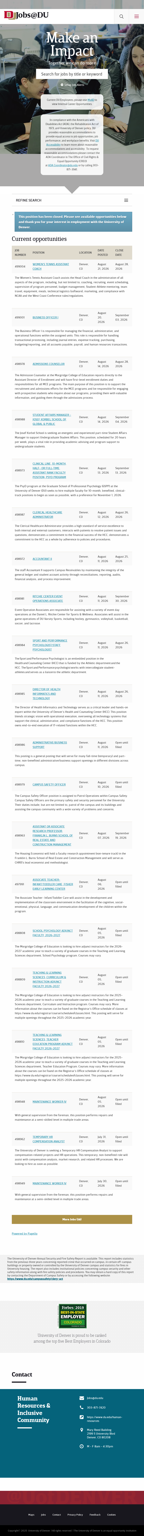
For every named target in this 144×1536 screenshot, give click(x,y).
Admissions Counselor (48, 364)
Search (121, 16)
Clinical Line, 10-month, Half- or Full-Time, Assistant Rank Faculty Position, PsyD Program (49, 470)
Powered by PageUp (25, 1233)
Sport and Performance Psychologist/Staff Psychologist (50, 645)
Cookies (111, 1514)
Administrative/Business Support (50, 745)
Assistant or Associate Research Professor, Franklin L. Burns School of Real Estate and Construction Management (53, 835)
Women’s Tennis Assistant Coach (51, 266)
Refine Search (28, 200)
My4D (91, 99)
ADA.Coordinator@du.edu (63, 165)
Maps (31, 1514)
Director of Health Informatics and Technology (46, 693)
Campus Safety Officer (49, 784)
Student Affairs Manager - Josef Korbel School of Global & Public (52, 419)
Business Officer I (45, 317)
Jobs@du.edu (95, 1398)
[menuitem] (121, 16)
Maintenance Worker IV (49, 1101)
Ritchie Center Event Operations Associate (48, 598)
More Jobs (71, 1219)
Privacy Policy (75, 1514)
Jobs (43, 1514)
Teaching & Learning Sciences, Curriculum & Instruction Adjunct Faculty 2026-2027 (49, 979)
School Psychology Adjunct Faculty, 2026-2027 (53, 933)
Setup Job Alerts (74, 84)
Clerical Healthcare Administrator (47, 514)
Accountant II (42, 559)
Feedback (95, 1514)
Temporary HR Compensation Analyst (49, 1139)
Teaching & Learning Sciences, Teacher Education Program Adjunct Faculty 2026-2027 (53, 1041)
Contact (56, 1514)
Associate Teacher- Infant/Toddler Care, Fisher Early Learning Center (53, 884)
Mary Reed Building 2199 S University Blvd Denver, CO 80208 (101, 1433)
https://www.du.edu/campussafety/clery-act (35, 1278)
